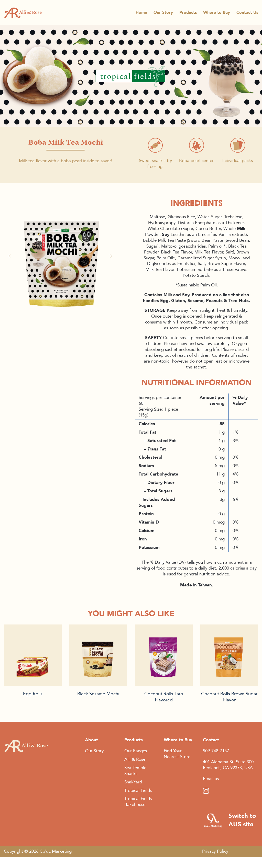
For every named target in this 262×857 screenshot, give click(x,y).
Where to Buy (216, 12)
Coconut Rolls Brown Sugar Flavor (229, 697)
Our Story (163, 12)
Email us (211, 779)
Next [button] (111, 256)
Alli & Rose (134, 759)
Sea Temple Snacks (135, 771)
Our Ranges (135, 751)
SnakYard (133, 782)
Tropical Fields (138, 790)
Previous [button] (11, 256)
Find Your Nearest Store (177, 754)
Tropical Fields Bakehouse (138, 801)
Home (141, 12)
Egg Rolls (32, 694)
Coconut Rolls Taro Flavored (163, 697)
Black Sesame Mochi (98, 694)
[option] (61, 253)
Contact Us (247, 12)
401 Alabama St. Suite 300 (228, 762)
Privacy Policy (215, 851)
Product (33, 655)
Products (188, 12)
